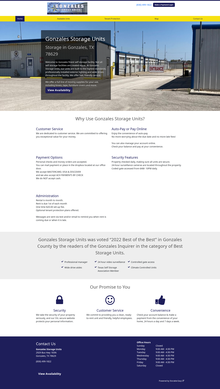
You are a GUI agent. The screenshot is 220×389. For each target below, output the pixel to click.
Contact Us (198, 18)
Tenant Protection (112, 18)
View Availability (59, 90)
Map (157, 18)
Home (20, 18)
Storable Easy (176, 380)
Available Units (63, 18)
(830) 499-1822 (144, 4)
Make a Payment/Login (164, 5)
